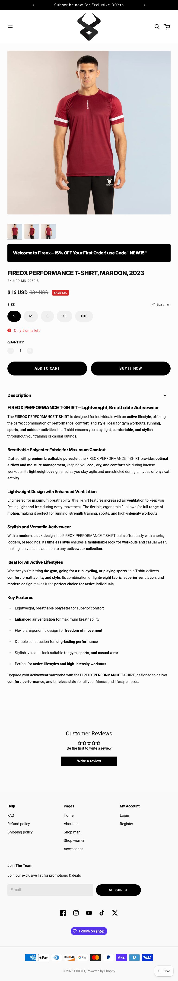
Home (68, 815)
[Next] (144, 5)
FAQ (10, 815)
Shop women (74, 840)
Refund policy (18, 824)
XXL (84, 316)
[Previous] (33, 5)
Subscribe (118, 890)
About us (71, 824)
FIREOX (79, 971)
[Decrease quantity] (10, 351)
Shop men (72, 832)
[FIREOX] (89, 27)
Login (124, 815)
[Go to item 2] (31, 231)
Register (126, 824)
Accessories (73, 849)
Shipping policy (20, 832)
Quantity (15, 342)
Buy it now (130, 368)
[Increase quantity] (30, 351)
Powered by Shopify (101, 971)
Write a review (89, 761)
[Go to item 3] (48, 231)
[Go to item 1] (14, 231)
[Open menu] (10, 26)
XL (64, 316)
